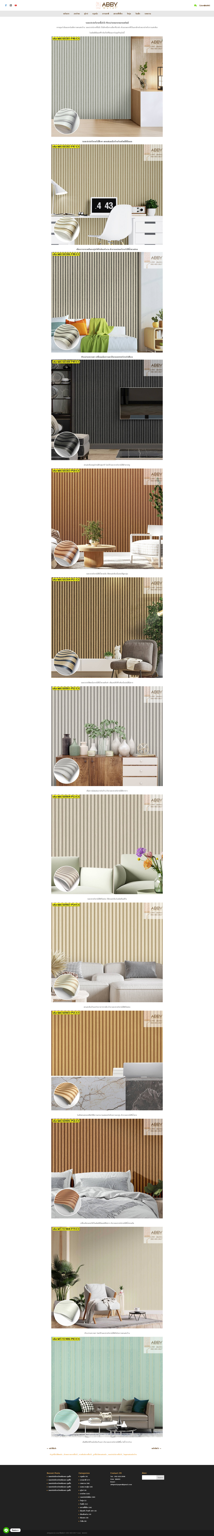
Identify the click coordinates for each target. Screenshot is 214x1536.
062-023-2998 (119, 1476)
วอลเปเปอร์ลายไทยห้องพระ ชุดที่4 (59, 1483)
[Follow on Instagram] (11, 5)
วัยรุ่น (129, 14)
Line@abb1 (204, 5)
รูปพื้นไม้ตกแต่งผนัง (100, 1454)
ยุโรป (86, 14)
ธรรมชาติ (105, 14)
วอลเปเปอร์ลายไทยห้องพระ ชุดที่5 (59, 1480)
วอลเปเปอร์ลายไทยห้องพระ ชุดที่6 (59, 1476)
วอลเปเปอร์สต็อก (85, 1497)
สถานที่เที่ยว (117, 14)
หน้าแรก (66, 14)
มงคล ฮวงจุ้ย (84, 1487)
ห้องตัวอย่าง (84, 1514)
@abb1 (117, 1479)
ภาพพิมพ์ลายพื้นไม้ (85, 1454)
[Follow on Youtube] (16, 5)
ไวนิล (82, 1521)
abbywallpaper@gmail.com (121, 1484)
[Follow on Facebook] (6, 5)
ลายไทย (77, 14)
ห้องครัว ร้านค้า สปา (87, 1511)
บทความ (148, 14)
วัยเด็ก (137, 14)
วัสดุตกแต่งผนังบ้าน (130, 1454)
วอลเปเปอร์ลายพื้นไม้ (115, 1454)
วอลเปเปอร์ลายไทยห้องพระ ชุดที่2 (59, 1490)
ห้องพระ (82, 1518)
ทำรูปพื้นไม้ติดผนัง (56, 1454)
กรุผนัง (95, 14)
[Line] (6, 1530)
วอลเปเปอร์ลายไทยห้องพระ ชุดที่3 (59, 1487)
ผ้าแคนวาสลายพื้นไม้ (70, 1454)
